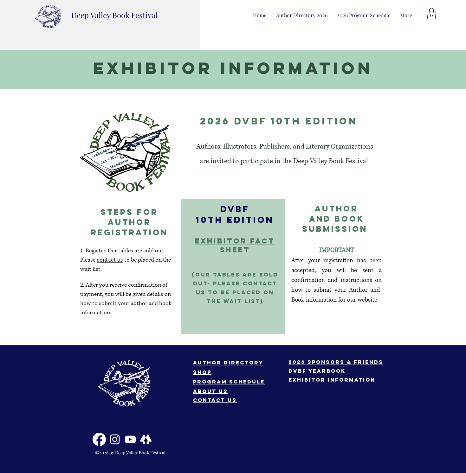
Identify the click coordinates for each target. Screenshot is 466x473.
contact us (110, 260)
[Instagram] (114, 439)
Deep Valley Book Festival (114, 15)
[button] (406, 15)
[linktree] (145, 439)
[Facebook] (99, 439)
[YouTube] (130, 439)
